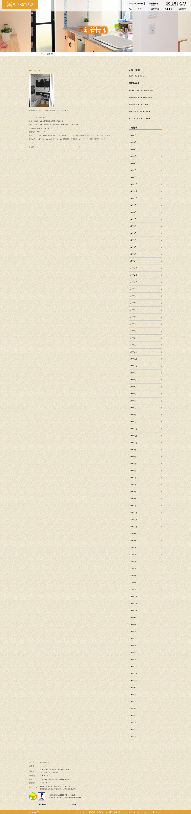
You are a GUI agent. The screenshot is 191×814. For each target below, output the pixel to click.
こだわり (142, 9)
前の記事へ (32, 147)
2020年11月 (133, 603)
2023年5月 (132, 401)
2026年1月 (132, 177)
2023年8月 (132, 380)
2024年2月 (132, 338)
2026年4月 (132, 156)
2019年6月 (132, 708)
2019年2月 (132, 736)
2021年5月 (132, 562)
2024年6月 (132, 310)
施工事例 (169, 9)
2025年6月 (132, 226)
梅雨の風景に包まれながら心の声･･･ (141, 97)
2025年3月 (132, 247)
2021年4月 (132, 569)
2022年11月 (133, 436)
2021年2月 (132, 583)
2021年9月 (132, 534)
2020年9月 (132, 617)
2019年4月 (132, 722)
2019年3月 (132, 729)
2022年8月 (132, 457)
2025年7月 (132, 219)
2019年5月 (132, 715)
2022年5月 (132, 478)
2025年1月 (132, 261)
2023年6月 (132, 394)
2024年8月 (132, 296)
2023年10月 (133, 366)
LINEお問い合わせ (135, 4)
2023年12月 (133, 352)
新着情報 (117, 812)
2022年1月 (132, 506)
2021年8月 (132, 541)
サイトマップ (127, 812)
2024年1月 (132, 345)
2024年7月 (132, 303)
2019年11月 (133, 673)
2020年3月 (132, 646)
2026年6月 (132, 142)
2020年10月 (133, 611)
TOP (130, 9)
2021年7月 (132, 548)
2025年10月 (133, 198)
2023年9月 (132, 373)
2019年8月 (132, 694)
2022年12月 (133, 429)
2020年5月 (132, 631)
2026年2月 (132, 170)
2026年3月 (132, 163)
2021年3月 (132, 576)
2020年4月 (132, 638)
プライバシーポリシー (141, 812)
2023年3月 (132, 415)
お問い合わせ (153, 4)
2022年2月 (132, 499)
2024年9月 (132, 289)
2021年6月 (132, 555)
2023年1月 (132, 422)
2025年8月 (132, 212)
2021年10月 (133, 527)
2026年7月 (132, 135)
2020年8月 (132, 625)
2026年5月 (132, 149)
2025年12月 (133, 184)
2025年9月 (132, 205)
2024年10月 (133, 282)
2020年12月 (133, 597)
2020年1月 (132, 660)
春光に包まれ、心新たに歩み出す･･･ (141, 118)
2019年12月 (133, 666)
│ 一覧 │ (78, 147)
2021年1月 (132, 589)
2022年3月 (132, 492)
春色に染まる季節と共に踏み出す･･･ (141, 111)
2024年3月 (132, 331)
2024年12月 (133, 268)
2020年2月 (132, 652)
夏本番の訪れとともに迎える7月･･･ (141, 90)
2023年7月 (132, 387)
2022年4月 (132, 485)
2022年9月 (132, 450)
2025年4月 (132, 240)
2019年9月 (132, 687)
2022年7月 (132, 464)
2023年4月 (132, 408)
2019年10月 (133, 680)
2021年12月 (133, 513)
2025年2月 (132, 254)
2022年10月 (133, 443)
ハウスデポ (72, 805)
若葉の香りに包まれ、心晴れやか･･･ (141, 104)
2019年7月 (132, 701)
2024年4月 (132, 324)
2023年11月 (133, 359)
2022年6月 (132, 471)
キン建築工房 (23, 4)
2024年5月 (132, 317)
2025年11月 (133, 191)
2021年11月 (133, 520)
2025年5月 (132, 233)
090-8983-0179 (176, 3)
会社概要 (182, 9)
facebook (42, 805)
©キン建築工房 (34, 812)
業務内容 (155, 9)
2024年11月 (133, 275)
